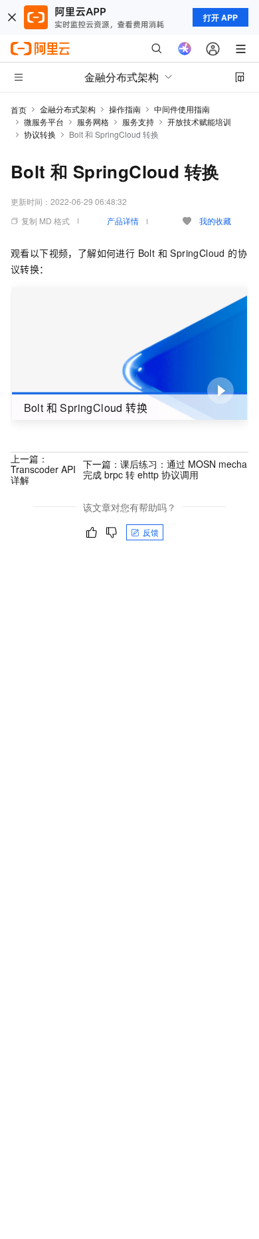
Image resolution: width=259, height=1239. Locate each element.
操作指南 (125, 108)
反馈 (151, 532)
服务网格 (93, 121)
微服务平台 (44, 121)
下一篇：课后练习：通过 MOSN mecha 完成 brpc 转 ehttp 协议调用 (165, 469)
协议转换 (40, 134)
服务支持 (138, 121)
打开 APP (220, 17)
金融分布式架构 (68, 108)
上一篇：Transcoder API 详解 (43, 469)
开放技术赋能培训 (199, 121)
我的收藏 (215, 220)
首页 (19, 109)
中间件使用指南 (182, 108)
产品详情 (123, 220)
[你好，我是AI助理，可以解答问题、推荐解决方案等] (185, 49)
